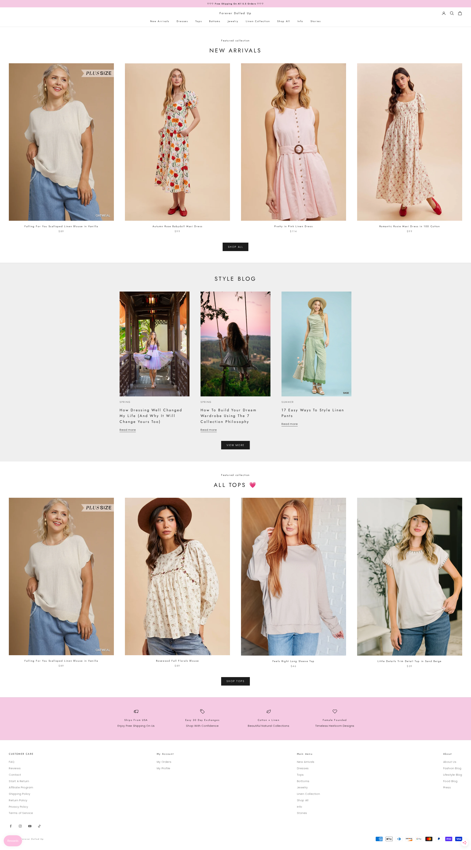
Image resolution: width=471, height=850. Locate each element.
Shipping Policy (19, 794)
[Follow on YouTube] (30, 826)
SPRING (125, 402)
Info (300, 21)
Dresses (182, 21)
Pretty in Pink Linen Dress (293, 226)
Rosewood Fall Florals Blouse (177, 661)
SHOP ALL (235, 247)
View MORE (235, 445)
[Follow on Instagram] (20, 826)
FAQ (12, 762)
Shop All (283, 21)
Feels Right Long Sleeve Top (293, 661)
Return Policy (18, 800)
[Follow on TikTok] (39, 826)
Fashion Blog (452, 768)
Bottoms (214, 21)
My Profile (163, 768)
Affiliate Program (21, 787)
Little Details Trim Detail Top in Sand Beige (410, 661)
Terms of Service (21, 813)
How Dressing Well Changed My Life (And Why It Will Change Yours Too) (151, 415)
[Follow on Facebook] (11, 826)
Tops (198, 21)
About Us (449, 762)
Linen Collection (258, 21)
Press (447, 787)
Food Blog (450, 781)
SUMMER (287, 402)
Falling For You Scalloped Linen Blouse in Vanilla (61, 226)
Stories (316, 21)
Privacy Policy (18, 807)
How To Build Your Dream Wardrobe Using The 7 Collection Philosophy (229, 415)
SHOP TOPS (235, 681)
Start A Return (19, 781)
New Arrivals (159, 21)
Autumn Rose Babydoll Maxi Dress (178, 226)
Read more (128, 430)
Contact (15, 775)
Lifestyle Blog (452, 775)
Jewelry (233, 21)
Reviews (15, 768)
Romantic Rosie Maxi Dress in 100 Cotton (409, 226)
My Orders (164, 762)
